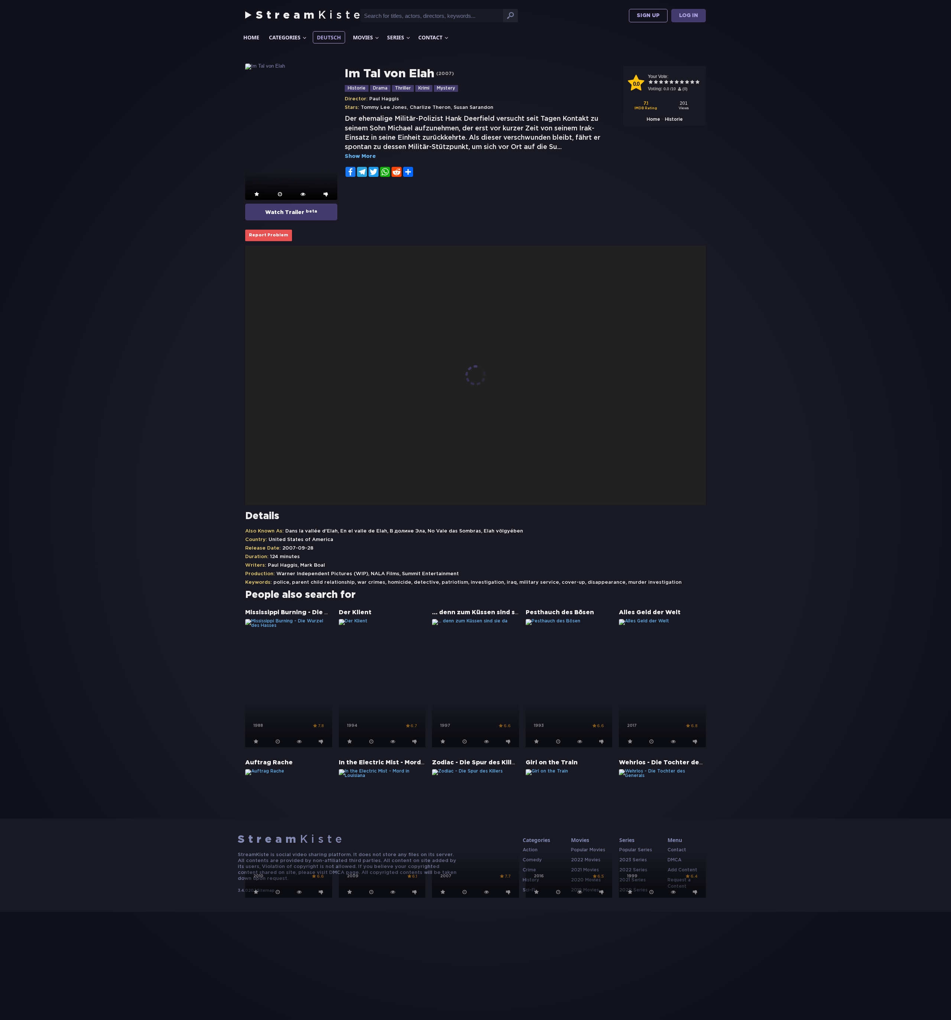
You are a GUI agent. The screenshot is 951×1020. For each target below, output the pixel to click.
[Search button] (510, 15)
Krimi (423, 88)
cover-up (573, 582)
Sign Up (648, 15)
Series (395, 37)
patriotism (455, 582)
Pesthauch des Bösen (560, 612)
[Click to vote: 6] (676, 83)
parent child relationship (323, 582)
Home (251, 37)
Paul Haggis (384, 99)
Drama (380, 88)
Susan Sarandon (473, 108)
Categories (285, 37)
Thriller (403, 88)
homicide (399, 582)
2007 (445, 74)
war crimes (371, 582)
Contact (430, 37)
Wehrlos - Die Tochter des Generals (676, 762)
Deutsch (329, 37)
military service (539, 582)
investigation (487, 582)
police (281, 582)
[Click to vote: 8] (686, 83)
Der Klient (355, 612)
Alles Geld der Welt (650, 612)
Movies (363, 37)
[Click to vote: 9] (692, 83)
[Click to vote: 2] (655, 83)
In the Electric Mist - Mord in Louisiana (399, 762)
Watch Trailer (291, 212)
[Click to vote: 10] (697, 83)
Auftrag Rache (269, 762)
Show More (360, 156)
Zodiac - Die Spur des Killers (477, 762)
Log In (688, 15)
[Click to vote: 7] (681, 83)
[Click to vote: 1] (650, 83)
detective (426, 582)
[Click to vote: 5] (671, 83)
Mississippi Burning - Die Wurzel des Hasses (314, 612)
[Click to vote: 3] (660, 83)
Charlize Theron (430, 108)
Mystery (446, 88)
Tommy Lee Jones (384, 108)
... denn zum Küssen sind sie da (481, 612)
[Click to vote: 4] (666, 83)
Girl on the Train (552, 762)
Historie (674, 119)
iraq (512, 582)
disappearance (607, 582)
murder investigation (655, 582)
